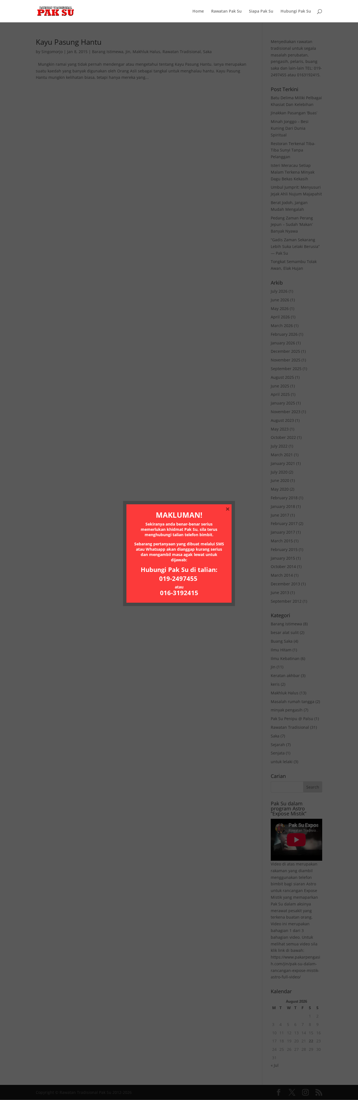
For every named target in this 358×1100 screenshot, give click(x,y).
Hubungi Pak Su (296, 11)
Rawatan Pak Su (226, 11)
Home (198, 11)
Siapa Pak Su (261, 11)
